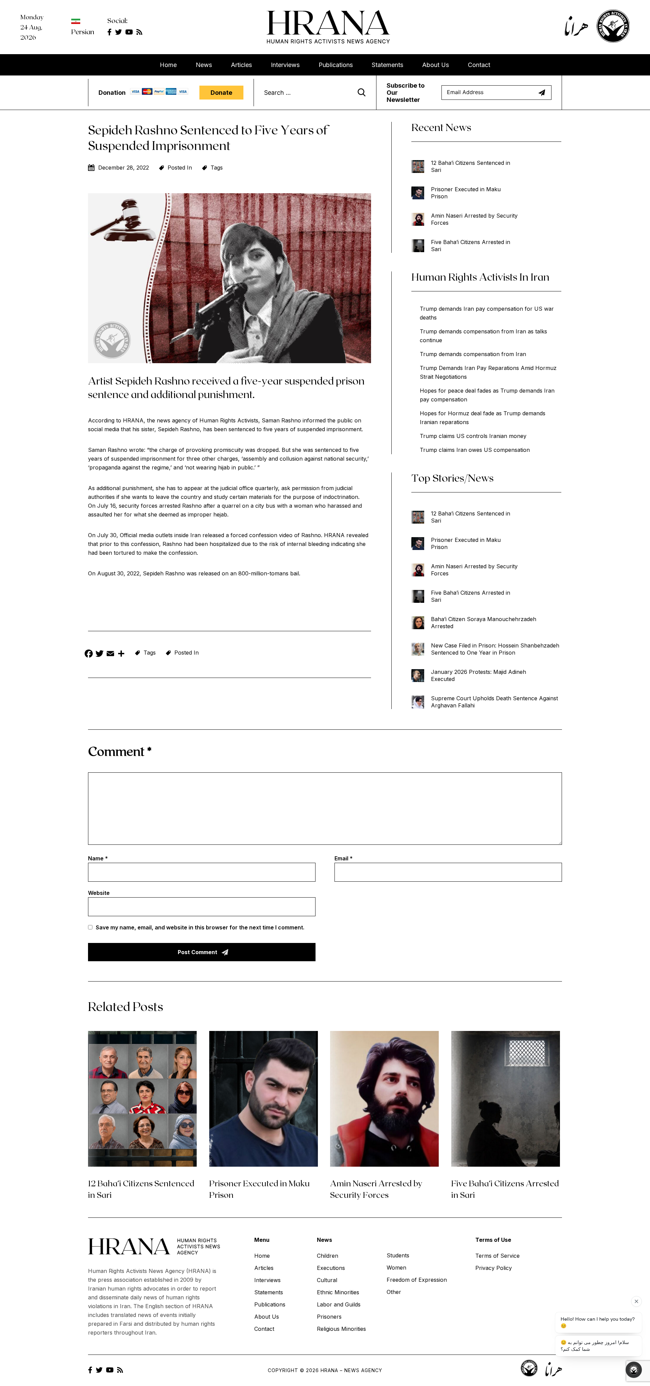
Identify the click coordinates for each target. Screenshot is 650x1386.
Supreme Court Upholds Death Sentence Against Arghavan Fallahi (494, 702)
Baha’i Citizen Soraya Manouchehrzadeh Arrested (483, 623)
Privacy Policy (493, 1267)
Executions (331, 1267)
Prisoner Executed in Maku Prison (466, 193)
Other (394, 1292)
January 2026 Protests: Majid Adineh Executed (478, 675)
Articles (241, 64)
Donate (221, 92)
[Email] (110, 654)
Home (168, 64)
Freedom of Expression (417, 1279)
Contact (479, 64)
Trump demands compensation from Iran (473, 354)
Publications (336, 64)
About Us (435, 64)
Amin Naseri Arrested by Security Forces (474, 219)
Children (327, 1255)
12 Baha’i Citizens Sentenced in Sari (470, 166)
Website (99, 892)
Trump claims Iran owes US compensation (475, 449)
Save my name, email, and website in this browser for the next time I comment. (200, 927)
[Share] (121, 654)
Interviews (285, 64)
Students (398, 1255)
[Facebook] (88, 654)
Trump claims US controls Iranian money (473, 436)
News (204, 64)
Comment (120, 751)
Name (98, 858)
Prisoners (329, 1316)
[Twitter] (99, 654)
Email (343, 858)
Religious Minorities (341, 1328)
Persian (82, 31)
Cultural (327, 1280)
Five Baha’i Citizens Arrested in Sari (470, 245)
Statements (387, 64)
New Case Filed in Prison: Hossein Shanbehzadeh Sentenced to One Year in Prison (495, 649)
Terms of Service (497, 1255)
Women (396, 1267)
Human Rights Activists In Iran (480, 276)
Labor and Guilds (339, 1304)
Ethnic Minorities (338, 1292)
